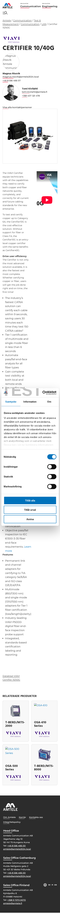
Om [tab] (49, 401)
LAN (44, 24)
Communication (30, 5)
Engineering (49, 5)
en (55, 885)
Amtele (7, 20)
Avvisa (30, 519)
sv (49, 885)
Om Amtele (9, 817)
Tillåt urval (30, 509)
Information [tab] (29, 401)
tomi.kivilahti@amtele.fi (34, 92)
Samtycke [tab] (10, 401)
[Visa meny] (5, 13)
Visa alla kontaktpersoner (17, 107)
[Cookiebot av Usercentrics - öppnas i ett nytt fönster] (42, 393)
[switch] (51, 466)
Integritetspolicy (11, 822)
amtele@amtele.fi (12, 903)
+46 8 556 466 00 (16, 845)
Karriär (22, 817)
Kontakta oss (36, 817)
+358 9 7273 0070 (16, 900)
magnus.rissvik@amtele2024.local (21, 76)
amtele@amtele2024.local (17, 849)
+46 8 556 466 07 (12, 80)
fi (52, 885)
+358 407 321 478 (31, 95)
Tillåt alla (30, 500)
